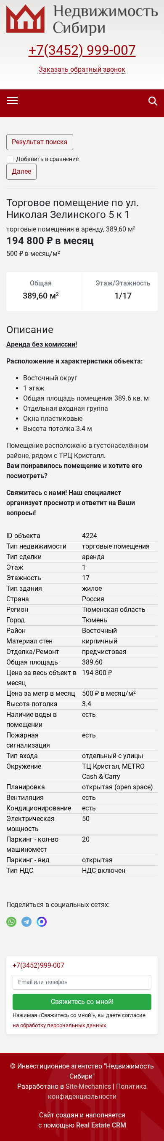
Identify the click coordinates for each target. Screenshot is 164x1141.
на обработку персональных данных (59, 1025)
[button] (82, 69)
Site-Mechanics (88, 1086)
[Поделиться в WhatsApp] (11, 922)
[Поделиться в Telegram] (26, 922)
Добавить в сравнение (47, 159)
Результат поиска (40, 142)
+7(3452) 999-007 (82, 50)
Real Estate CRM (101, 1125)
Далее (21, 171)
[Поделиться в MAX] (42, 922)
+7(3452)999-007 (38, 965)
